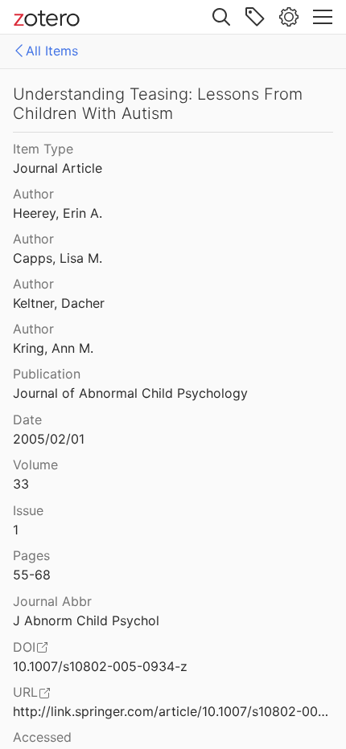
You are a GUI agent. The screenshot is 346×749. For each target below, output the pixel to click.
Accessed (42, 737)
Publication (46, 374)
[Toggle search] (221, 17)
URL (25, 692)
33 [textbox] (21, 484)
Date (27, 419)
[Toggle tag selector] (255, 17)
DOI (24, 647)
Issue (28, 510)
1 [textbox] (16, 530)
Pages (31, 555)
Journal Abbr (52, 601)
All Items (52, 51)
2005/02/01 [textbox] (48, 439)
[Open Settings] (289, 17)
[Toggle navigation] (323, 17)
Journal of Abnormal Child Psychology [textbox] (130, 393)
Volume (35, 464)
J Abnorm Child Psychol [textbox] (86, 620)
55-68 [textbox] (32, 575)
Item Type (43, 149)
